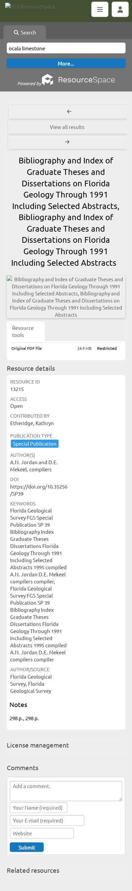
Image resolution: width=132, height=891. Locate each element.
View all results (67, 127)
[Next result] (68, 142)
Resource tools (23, 331)
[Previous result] (69, 112)
